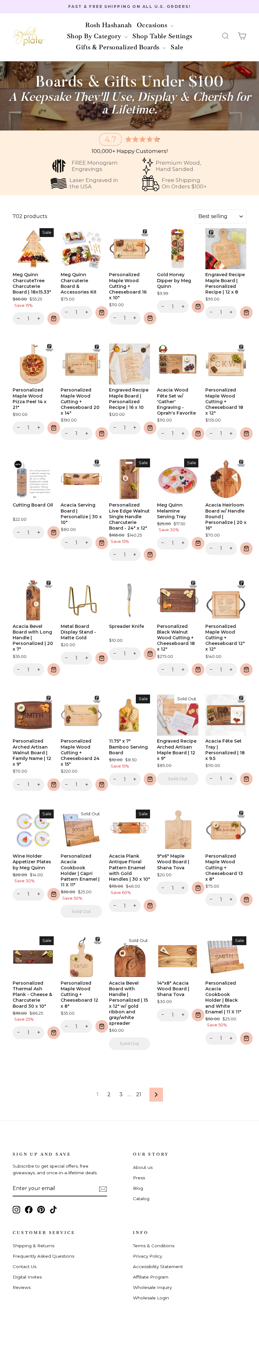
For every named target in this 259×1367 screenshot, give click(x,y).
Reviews (22, 1287)
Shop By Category (95, 36)
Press (139, 1177)
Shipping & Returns (33, 1245)
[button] (225, 36)
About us (143, 1167)
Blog (138, 1188)
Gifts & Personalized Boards (118, 47)
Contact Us (24, 1266)
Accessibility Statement (158, 1266)
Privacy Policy (147, 1256)
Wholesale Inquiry (152, 1287)
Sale (177, 47)
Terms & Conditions (153, 1245)
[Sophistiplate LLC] (28, 36)
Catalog (141, 1198)
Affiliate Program (150, 1276)
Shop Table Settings (162, 36)
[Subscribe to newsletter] (103, 1189)
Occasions (153, 25)
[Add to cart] (53, 318)
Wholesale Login (151, 1297)
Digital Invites (27, 1276)
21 (138, 1094)
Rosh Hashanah (108, 25)
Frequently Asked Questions (43, 1256)
